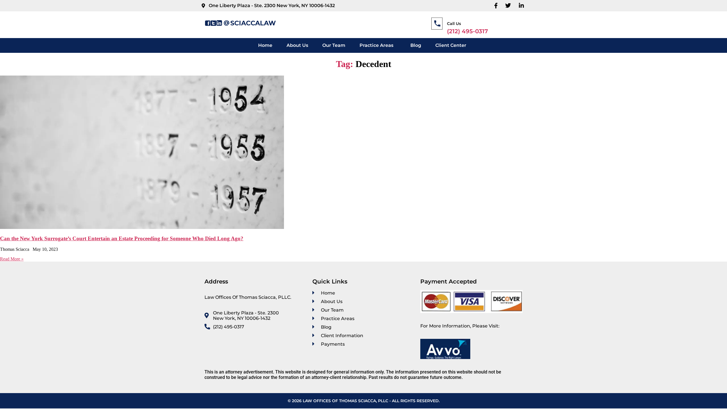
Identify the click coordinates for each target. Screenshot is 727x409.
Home (265, 45)
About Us (297, 45)
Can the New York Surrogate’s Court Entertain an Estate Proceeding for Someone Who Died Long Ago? (121, 238)
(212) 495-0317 (467, 31)
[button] (377, 45)
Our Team (333, 45)
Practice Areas (376, 45)
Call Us (454, 23)
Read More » (12, 258)
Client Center (450, 45)
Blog (415, 45)
